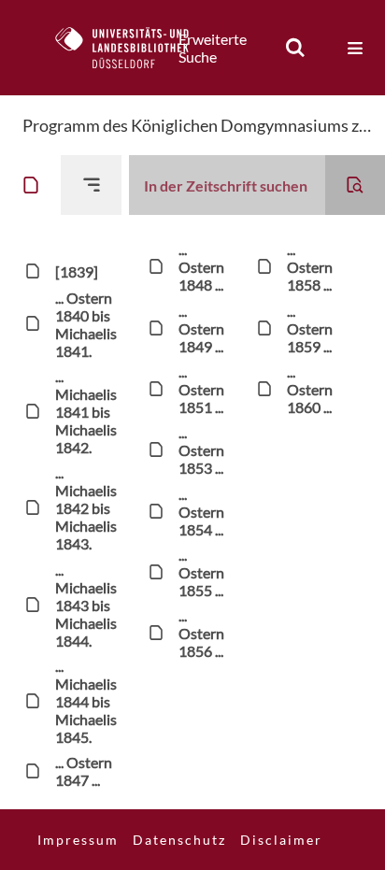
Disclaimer (281, 840)
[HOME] (132, 48)
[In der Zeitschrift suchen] (355, 185)
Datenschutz (179, 840)
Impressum (78, 840)
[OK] (295, 47)
